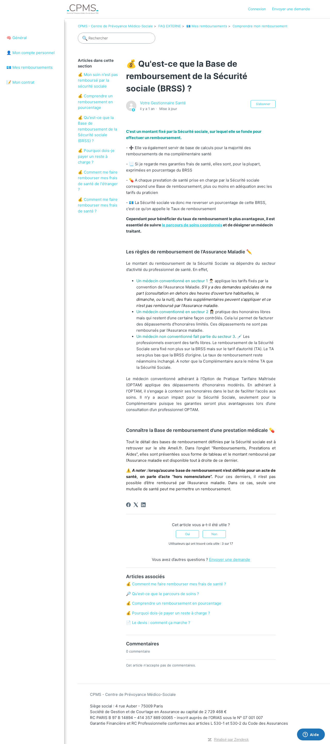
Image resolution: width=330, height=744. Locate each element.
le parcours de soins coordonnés (192, 225)
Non (214, 534)
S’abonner (263, 104)
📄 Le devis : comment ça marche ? (158, 622)
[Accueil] (82, 9)
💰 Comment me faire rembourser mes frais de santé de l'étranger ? (98, 181)
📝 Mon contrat (20, 82)
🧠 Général (16, 37)
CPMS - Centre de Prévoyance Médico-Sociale (115, 26)
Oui (187, 534)
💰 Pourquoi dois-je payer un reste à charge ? (96, 156)
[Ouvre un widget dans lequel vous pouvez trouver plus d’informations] (311, 735)
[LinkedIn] (144, 504)
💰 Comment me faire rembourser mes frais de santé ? (98, 205)
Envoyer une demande (291, 9)
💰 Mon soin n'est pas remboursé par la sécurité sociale (98, 80)
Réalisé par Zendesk (231, 739)
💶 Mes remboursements (29, 67)
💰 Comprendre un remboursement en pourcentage (95, 101)
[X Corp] (136, 504)
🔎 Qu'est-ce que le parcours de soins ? (162, 593)
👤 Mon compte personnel (30, 52)
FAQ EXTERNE (169, 26)
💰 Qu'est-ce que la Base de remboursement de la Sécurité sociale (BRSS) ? (97, 129)
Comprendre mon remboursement (260, 26)
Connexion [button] (257, 9)
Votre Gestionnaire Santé (163, 102)
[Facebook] (129, 504)
